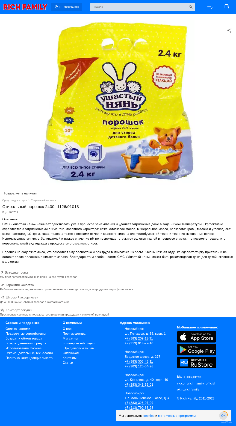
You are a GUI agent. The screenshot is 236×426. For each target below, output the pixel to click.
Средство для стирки (14, 200)
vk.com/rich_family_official (196, 383)
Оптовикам (71, 353)
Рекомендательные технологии (29, 353)
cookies (148, 415)
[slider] (223, 415)
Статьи (68, 362)
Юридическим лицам (78, 348)
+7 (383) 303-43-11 (139, 361)
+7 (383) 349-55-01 (139, 384)
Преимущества (74, 333)
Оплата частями (18, 329)
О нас (67, 329)
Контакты (70, 358)
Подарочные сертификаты (26, 333)
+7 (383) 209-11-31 (139, 338)
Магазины (70, 338)
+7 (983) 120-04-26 (139, 366)
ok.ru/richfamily (188, 389)
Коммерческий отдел (78, 343)
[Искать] (191, 7)
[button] (210, 7)
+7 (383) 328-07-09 (139, 403)
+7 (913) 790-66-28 (139, 407)
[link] (25, 7)
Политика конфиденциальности (29, 358)
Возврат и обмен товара (24, 338)
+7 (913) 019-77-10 (139, 343)
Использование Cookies (23, 348)
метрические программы (177, 415)
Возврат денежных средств (26, 343)
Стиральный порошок (43, 200)
